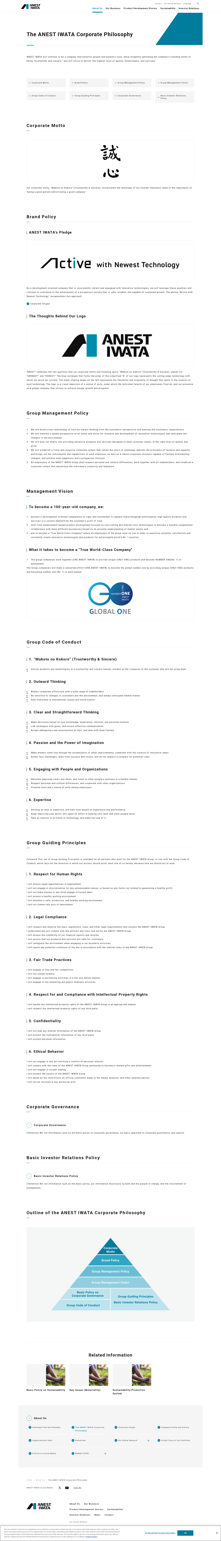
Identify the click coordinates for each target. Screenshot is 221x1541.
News (98, 1515)
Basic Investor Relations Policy (56, 1176)
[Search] (198, 4)
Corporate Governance (50, 1125)
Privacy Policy (91, 1537)
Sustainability (115, 1509)
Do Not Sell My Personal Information (160, 1533)
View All (77, 1488)
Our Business (91, 1504)
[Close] (217, 1533)
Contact (158, 3)
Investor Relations (80, 1515)
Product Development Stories (86, 1509)
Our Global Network (172, 3)
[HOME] (30, 7)
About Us (40, 1418)
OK (185, 1533)
